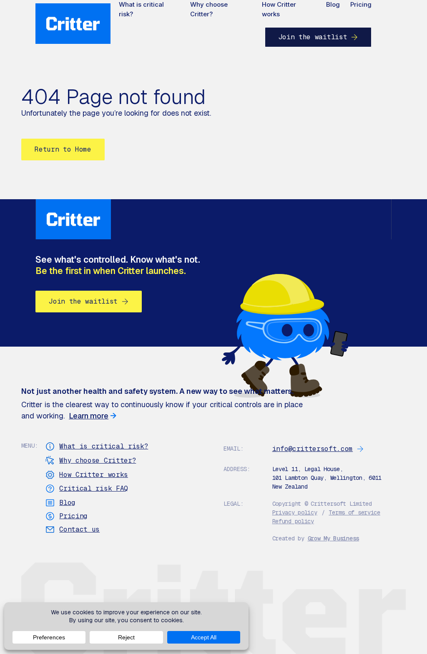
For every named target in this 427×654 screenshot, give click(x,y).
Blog (333, 4)
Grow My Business (333, 538)
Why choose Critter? (209, 9)
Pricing (361, 4)
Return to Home (63, 149)
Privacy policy (294, 512)
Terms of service (354, 512)
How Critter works (279, 9)
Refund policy (293, 521)
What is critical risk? (141, 9)
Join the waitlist (313, 37)
